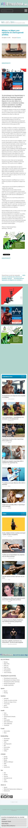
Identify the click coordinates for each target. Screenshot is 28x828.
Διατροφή (6, 698)
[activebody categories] (12, 324)
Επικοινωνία (7, 790)
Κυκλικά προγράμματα (9, 683)
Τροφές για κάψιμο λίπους (10, 702)
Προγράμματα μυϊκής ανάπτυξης (12, 681)
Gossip (9, 601)
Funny (5, 765)
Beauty (5, 760)
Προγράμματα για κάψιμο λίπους (12, 680)
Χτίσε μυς (6, 665)
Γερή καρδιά (7, 720)
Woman (9, 508)
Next (25, 376)
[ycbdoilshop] (12, 343)
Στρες (5, 718)
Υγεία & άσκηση (7, 672)
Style (9, 486)
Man (5, 772)
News (5, 732)
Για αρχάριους (7, 670)
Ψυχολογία (6, 725)
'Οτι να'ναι (10, 536)
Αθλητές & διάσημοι (12, 644)
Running (6, 692)
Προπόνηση (6, 738)
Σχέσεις (5, 781)
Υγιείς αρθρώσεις (8, 723)
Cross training (7, 669)
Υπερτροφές (7, 703)
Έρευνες (12, 21)
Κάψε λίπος (6, 663)
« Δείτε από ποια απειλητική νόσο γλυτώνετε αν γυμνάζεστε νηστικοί (13, 277)
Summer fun (11, 420)
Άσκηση (9, 442)
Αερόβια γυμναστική (8, 685)
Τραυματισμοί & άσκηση (9, 716)
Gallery (5, 750)
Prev (22, 376)
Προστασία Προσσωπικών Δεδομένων (13, 789)
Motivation (6, 749)
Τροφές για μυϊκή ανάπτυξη (10, 700)
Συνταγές (6, 707)
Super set (6, 667)
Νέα (5, 745)
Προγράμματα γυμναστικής (10, 678)
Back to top (14, 802)
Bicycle (5, 691)
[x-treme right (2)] (12, 304)
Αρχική (2, 21)
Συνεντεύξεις (7, 731)
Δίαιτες (5, 705)
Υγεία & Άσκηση (11, 399)
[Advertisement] (15, 92)
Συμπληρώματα (7, 743)
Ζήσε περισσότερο (8, 721)
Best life (6, 758)
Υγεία (9, 464)
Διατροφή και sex (8, 778)
